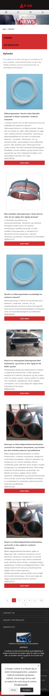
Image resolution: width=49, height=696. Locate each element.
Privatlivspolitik (21, 685)
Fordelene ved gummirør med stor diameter (23, 644)
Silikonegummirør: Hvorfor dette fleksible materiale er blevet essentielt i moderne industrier (22, 117)
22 (41, 600)
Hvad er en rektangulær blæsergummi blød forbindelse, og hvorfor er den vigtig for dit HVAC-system (22, 364)
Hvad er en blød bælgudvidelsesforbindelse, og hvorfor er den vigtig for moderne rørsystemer (23, 545)
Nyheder (11, 29)
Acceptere (27, 690)
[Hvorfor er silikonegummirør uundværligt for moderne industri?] (24, 273)
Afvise (13, 690)
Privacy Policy (42, 689)
